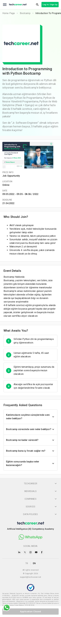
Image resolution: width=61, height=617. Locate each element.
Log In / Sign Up (50, 4)
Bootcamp (25, 13)
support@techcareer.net (30, 577)
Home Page (8, 13)
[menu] (4, 4)
